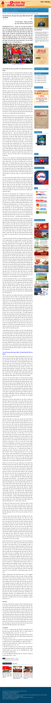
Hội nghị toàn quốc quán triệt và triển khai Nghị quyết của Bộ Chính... (42, 41)
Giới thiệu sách (38, 132)
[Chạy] (36, 163)
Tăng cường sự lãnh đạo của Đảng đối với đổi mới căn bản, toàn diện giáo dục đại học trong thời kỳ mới (28, 676)
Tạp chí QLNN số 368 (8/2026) (40, 75)
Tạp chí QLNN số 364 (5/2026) (40, 82)
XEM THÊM (14, 663)
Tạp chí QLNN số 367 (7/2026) (40, 77)
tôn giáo (17, 658)
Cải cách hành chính (6, 11)
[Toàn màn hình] (47, 163)
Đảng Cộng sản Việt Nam (10, 658)
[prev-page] (3, 681)
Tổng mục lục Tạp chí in (40, 68)
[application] (41, 161)
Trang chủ (4, 13)
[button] (47, 9)
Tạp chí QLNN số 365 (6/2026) (40, 80)
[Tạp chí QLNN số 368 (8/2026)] (41, 56)
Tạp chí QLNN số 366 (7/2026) (40, 78)
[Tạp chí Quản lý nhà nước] (25, 4)
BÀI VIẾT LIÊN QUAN (7, 663)
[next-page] (5, 681)
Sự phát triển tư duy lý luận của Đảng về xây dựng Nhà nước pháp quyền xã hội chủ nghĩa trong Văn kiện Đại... (17, 676)
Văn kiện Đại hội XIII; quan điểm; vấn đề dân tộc (11, 659)
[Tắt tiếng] (45, 163)
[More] (31, 19)
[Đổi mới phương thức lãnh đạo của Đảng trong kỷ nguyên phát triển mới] (7, 669)
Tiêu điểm (37, 16)
